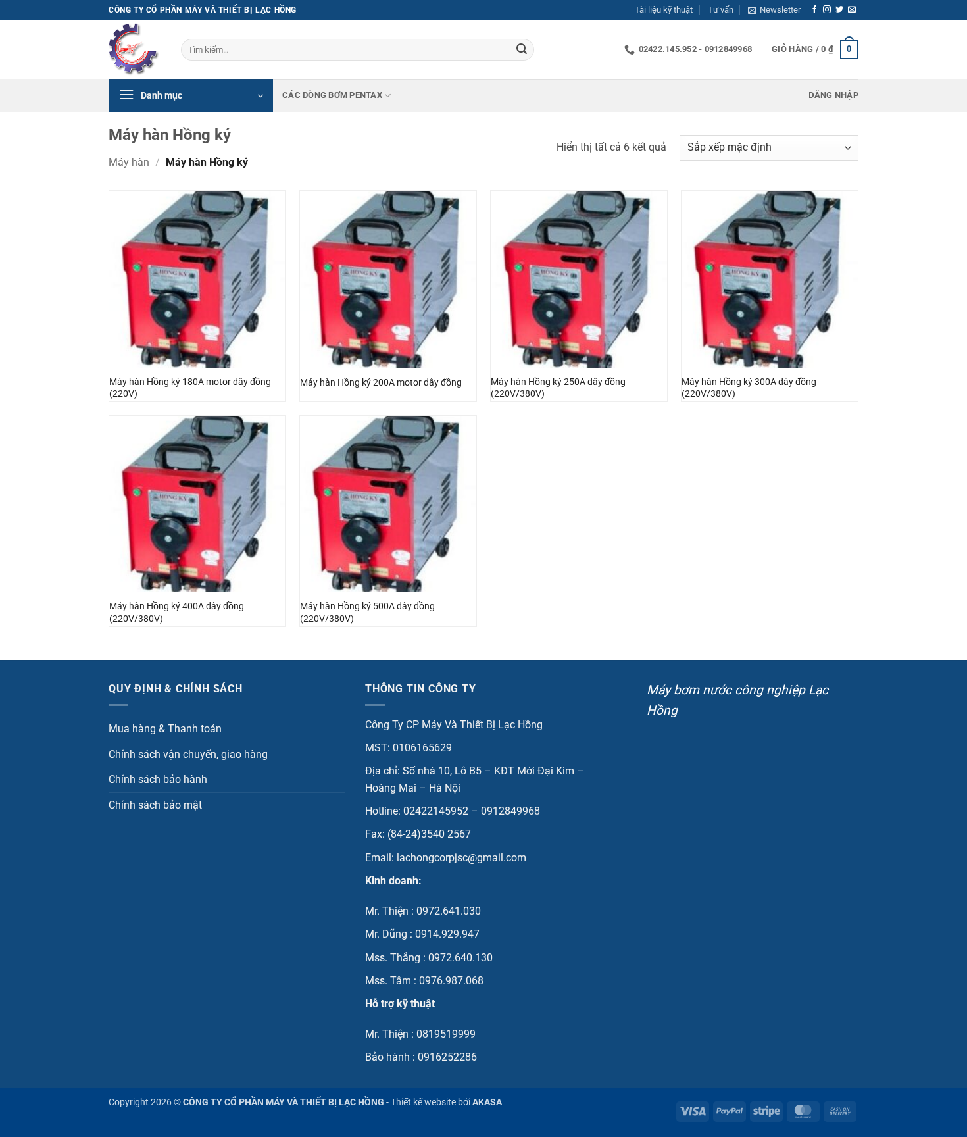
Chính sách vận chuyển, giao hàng (188, 754)
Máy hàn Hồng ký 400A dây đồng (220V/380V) (176, 612)
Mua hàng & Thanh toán (165, 728)
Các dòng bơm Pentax (332, 95)
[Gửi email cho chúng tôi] (852, 9)
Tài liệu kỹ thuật (664, 9)
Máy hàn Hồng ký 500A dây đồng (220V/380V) (367, 612)
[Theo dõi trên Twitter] (839, 9)
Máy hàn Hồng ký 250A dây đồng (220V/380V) (558, 388)
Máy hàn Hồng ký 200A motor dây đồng (381, 382)
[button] (774, 10)
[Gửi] (521, 50)
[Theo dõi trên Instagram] (827, 9)
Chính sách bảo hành (158, 779)
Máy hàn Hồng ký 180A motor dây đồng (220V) (190, 388)
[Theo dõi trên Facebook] (814, 9)
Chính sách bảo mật (155, 805)
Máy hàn (129, 162)
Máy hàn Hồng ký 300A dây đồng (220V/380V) (749, 388)
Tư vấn (720, 9)
